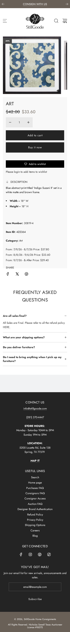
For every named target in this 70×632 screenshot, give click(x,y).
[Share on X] (17, 274)
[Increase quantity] (28, 122)
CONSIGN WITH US (35, 4)
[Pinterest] (39, 554)
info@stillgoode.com (35, 408)
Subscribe (35, 599)
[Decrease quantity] (10, 122)
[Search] (56, 20)
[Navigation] (5, 21)
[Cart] (64, 20)
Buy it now (35, 147)
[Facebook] (21, 554)
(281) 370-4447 (35, 417)
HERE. (6, 327)
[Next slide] (67, 4)
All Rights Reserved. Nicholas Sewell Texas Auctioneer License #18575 (35, 626)
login (17, 172)
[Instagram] (30, 554)
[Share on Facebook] (8, 274)
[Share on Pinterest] (26, 274)
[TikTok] (49, 554)
